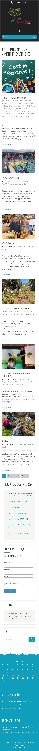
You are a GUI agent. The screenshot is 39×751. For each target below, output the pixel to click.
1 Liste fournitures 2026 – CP (16, 502)
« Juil (4, 683)
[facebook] (19, 31)
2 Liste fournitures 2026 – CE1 (17, 507)
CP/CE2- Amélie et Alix (14, 111)
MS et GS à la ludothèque (10, 243)
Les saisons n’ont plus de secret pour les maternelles (16, 374)
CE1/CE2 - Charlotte (23, 103)
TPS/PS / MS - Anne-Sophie (18, 384)
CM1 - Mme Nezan (15, 106)
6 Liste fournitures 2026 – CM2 (17, 533)
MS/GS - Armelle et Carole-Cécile (23, 114)
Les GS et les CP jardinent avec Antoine (16, 308)
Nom (6, 576)
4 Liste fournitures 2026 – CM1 (17, 519)
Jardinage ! (6, 441)
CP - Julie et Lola (20, 311)
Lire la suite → (7, 144)
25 (8, 678)
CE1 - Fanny (11, 103)
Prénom (7, 569)
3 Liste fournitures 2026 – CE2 (17, 513)
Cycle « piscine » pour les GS (12, 178)
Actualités (19, 101)
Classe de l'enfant (11, 583)
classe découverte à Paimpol (15, 708)
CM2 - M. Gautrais (15, 108)
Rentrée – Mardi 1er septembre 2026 (14, 97)
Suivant (25, 476)
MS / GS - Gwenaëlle (23, 181)
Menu (5, 37)
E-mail (7, 562)
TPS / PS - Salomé (8, 116)
